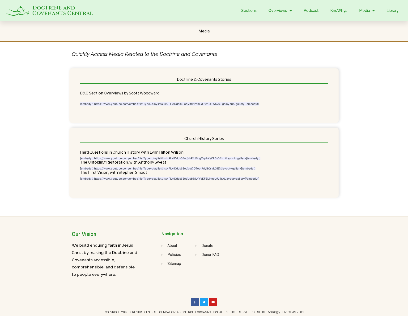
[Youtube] (213, 302)
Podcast (311, 10)
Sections (249, 10)
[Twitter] (204, 302)
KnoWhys (338, 10)
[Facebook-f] (195, 302)
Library (393, 10)
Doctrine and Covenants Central (62, 10)
